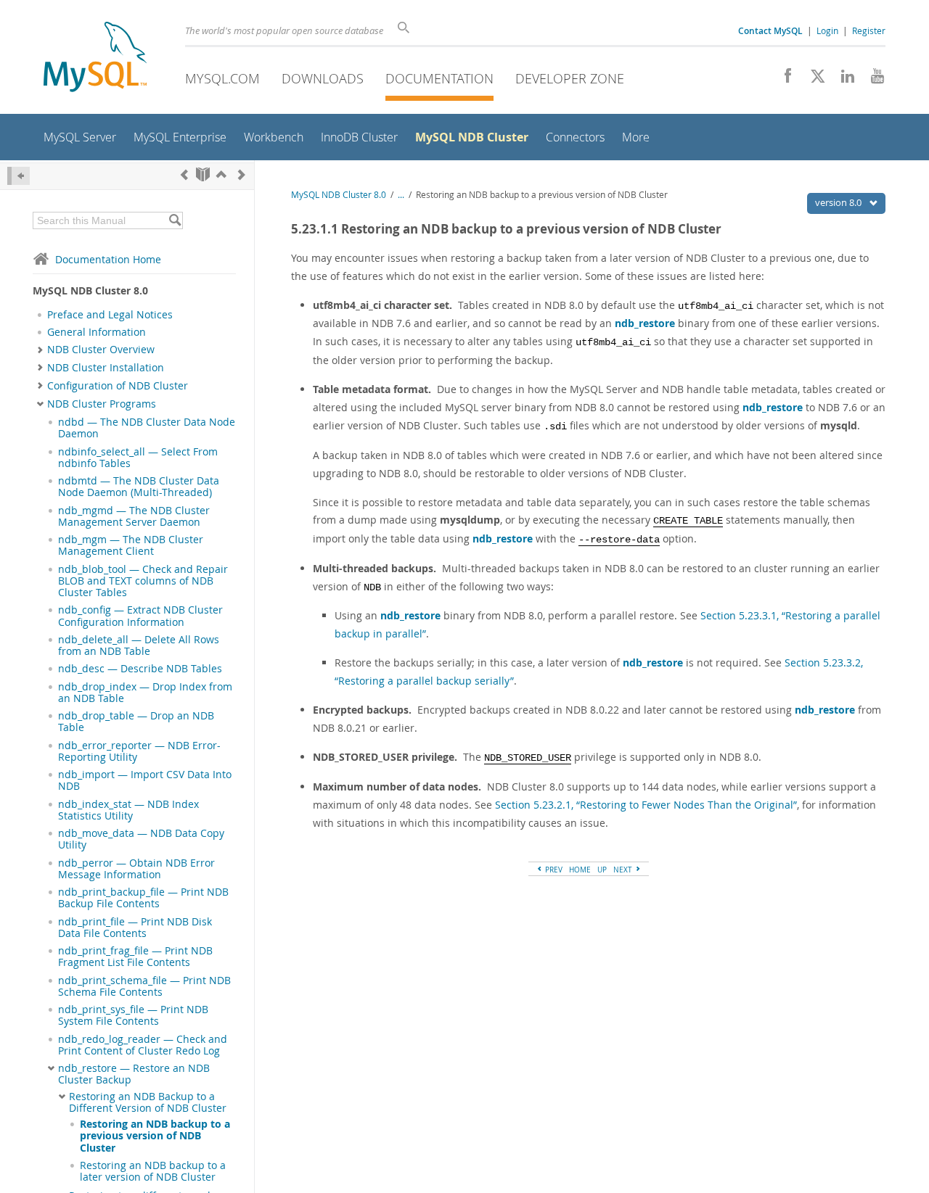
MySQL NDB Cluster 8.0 (338, 194)
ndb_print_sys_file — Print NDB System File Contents (133, 1015)
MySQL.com (222, 78)
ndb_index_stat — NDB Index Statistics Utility (128, 810)
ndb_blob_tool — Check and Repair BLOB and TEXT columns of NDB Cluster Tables (143, 581)
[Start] (203, 174)
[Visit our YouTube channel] (872, 80)
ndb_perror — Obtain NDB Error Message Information (136, 868)
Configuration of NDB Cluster (117, 385)
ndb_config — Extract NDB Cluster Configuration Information (140, 615)
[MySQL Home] (95, 58)
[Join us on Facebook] (782, 80)
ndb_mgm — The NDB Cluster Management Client (130, 545)
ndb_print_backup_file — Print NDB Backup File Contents (143, 898)
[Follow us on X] (812, 80)
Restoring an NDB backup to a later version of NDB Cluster (153, 1171)
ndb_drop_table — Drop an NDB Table (136, 721)
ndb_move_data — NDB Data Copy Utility (141, 839)
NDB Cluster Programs (101, 403)
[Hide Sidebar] (18, 176)
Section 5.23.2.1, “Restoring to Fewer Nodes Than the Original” (646, 805)
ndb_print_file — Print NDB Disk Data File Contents (135, 927)
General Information (96, 332)
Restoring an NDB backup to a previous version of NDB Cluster (155, 1136)
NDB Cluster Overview (101, 349)
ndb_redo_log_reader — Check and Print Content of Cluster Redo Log (142, 1045)
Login (827, 30)
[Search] (174, 220)
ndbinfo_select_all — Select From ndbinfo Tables (138, 457)
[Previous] (184, 174)
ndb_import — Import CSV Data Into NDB (145, 780)
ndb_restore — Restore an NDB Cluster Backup (134, 1074)
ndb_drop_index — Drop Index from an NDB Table (145, 692)
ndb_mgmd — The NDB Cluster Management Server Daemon (134, 516)
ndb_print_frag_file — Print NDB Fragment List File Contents (135, 956)
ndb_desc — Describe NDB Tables (140, 668)
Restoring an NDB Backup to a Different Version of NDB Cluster (147, 1102)
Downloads (323, 78)
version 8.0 (839, 202)
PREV (552, 869)
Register (868, 30)
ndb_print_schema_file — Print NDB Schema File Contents (144, 986)
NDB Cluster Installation (105, 367)
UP (602, 869)
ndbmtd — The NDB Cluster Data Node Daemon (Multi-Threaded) (138, 486)
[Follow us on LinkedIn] (842, 80)
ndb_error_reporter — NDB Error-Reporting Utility (139, 751)
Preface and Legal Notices (110, 314)
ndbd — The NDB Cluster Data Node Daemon (146, 428)
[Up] (221, 174)
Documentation (439, 78)
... (401, 194)
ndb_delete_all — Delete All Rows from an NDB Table (138, 645)
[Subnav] (40, 349)
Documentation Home (108, 259)
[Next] (241, 174)
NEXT (623, 869)
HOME (580, 869)
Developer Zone (569, 78)
